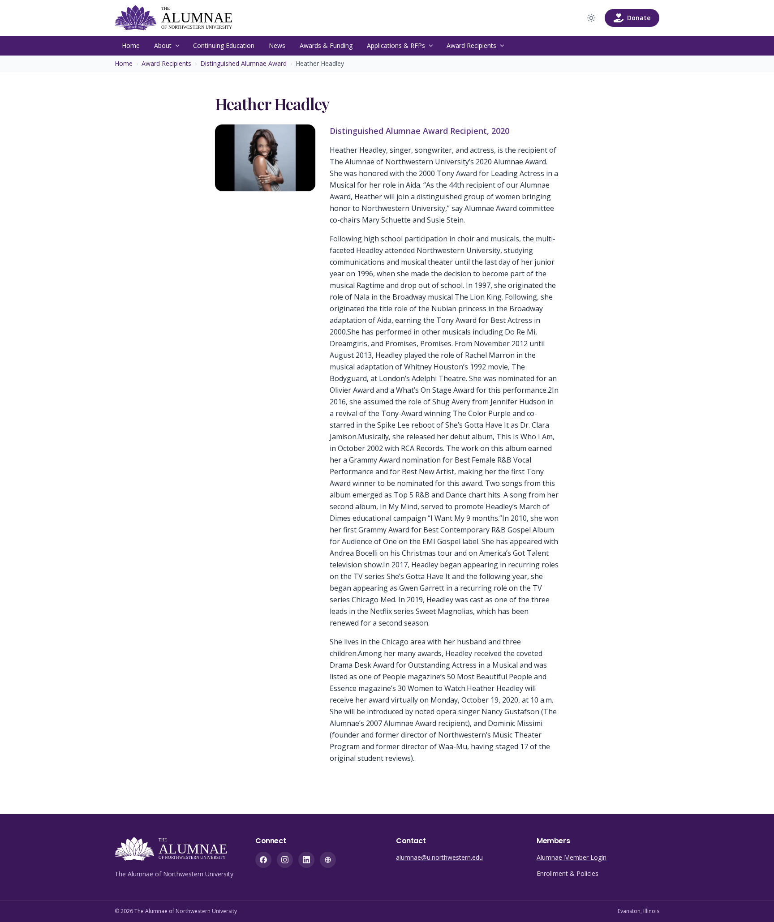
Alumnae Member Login (571, 857)
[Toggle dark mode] (591, 18)
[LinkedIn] (306, 860)
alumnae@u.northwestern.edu (439, 857)
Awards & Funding (326, 45)
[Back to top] (753, 901)
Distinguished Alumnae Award (243, 63)
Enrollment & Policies (567, 873)
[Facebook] (263, 860)
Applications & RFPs (396, 45)
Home (131, 45)
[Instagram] (285, 860)
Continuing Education (223, 45)
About (163, 45)
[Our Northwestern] (328, 860)
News (277, 45)
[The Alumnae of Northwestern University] (180, 17)
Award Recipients (471, 45)
